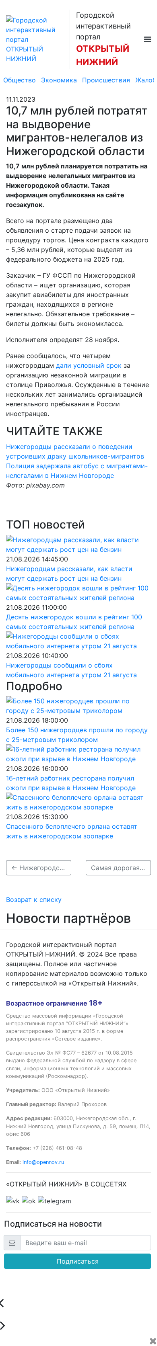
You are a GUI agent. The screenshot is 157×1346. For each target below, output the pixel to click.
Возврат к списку (34, 899)
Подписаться (78, 1261)
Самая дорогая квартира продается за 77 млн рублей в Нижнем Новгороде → (121, 868)
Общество (19, 80)
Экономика (59, 80)
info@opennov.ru (43, 1162)
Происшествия (106, 80)
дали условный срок (90, 365)
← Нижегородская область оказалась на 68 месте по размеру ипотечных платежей (41, 868)
